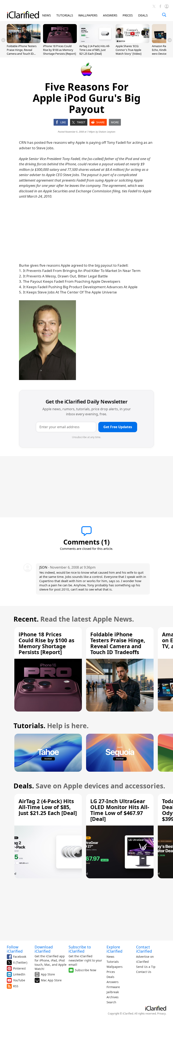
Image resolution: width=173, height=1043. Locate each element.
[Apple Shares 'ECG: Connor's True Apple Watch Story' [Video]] (132, 41)
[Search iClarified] (164, 15)
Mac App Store (51, 980)
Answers (113, 982)
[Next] (170, 40)
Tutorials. (29, 725)
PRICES (128, 15)
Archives (113, 997)
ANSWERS (110, 15)
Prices (111, 972)
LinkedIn (19, 974)
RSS (15, 986)
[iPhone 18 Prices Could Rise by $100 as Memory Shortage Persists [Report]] (60, 41)
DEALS (143, 15)
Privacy (161, 1013)
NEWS (46, 15)
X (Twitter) (20, 962)
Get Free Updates (117, 427)
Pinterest (19, 968)
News (110, 957)
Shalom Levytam (107, 131)
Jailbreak (113, 992)
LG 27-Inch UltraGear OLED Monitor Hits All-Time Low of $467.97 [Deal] (119, 809)
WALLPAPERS (87, 15)
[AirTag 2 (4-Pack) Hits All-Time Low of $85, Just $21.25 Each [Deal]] (96, 41)
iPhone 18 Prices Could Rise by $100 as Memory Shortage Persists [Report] (59, 50)
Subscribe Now (85, 970)
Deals (110, 977)
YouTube (19, 980)
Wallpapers (115, 967)
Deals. (24, 785)
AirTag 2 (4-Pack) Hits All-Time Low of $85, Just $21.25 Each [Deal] (94, 50)
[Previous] (3, 40)
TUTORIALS (64, 15)
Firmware (113, 987)
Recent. (26, 618)
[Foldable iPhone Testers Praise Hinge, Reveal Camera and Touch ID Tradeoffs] (24, 41)
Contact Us (143, 972)
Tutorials (113, 962)
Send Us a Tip (145, 967)
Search (111, 1002)
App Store (48, 974)
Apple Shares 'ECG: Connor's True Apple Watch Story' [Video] (128, 50)
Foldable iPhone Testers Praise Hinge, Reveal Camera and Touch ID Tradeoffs (21, 52)
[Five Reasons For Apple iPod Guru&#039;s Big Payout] (47, 340)
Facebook (19, 957)
